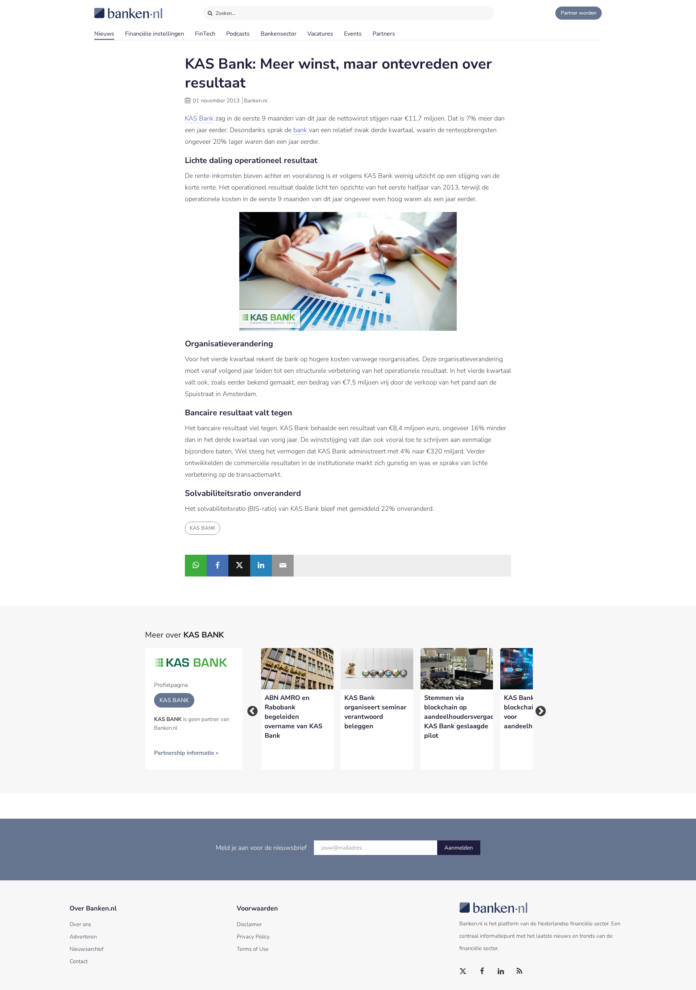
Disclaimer (249, 924)
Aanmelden (458, 847)
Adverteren (83, 936)
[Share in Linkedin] (261, 566)
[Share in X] (239, 566)
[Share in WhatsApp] (196, 566)
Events (353, 34)
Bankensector (279, 34)
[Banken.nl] (110, 8)
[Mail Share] (283, 566)
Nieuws (104, 34)
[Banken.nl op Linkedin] (501, 971)
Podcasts (238, 34)
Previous (250, 709)
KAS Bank (199, 118)
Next (538, 709)
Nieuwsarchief (87, 949)
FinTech (205, 34)
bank (300, 130)
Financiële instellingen (154, 34)
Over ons (80, 924)
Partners (384, 34)
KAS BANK (202, 528)
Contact (79, 961)
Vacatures (320, 34)
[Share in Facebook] (217, 566)
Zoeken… (225, 13)
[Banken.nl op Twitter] (463, 971)
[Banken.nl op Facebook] (482, 971)
